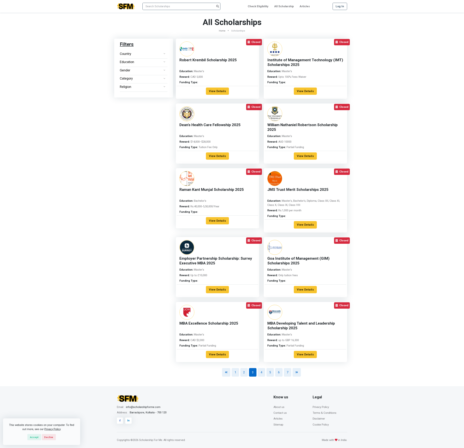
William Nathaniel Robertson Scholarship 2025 (302, 127)
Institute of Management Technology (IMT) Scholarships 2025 (305, 62)
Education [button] (127, 62)
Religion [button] (125, 87)
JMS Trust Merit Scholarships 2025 (297, 189)
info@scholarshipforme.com (143, 407)
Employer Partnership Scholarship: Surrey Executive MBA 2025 (215, 261)
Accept (34, 437)
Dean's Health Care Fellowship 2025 (210, 125)
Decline (48, 437)
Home (222, 30)
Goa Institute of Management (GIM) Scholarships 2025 (298, 261)
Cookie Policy (321, 424)
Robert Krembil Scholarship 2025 (208, 60)
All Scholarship (284, 6)
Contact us (280, 412)
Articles (305, 6)
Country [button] (125, 54)
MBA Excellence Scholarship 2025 (208, 323)
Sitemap (278, 424)
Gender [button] (125, 70)
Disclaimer (319, 418)
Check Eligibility (258, 6)
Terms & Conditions (324, 412)
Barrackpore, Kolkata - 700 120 (148, 412)
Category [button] (126, 78)
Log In (340, 6)
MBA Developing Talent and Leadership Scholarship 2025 (301, 326)
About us (279, 407)
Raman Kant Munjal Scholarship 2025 (211, 189)
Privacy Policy (321, 407)
